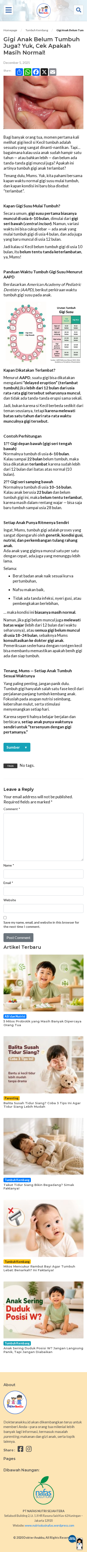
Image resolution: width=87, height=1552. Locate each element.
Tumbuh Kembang (37, 30)
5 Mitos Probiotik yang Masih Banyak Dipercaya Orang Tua (42, 1023)
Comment (11, 809)
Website (9, 900)
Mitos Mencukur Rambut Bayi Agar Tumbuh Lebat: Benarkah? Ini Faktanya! (39, 1268)
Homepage (10, 30)
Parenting (12, 1098)
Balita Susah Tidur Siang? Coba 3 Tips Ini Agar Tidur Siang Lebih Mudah (42, 1105)
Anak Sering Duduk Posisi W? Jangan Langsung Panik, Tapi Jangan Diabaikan (43, 1350)
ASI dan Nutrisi (15, 1016)
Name (8, 865)
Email (8, 883)
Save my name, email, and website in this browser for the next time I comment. (41, 924)
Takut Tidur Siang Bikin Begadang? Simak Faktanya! (38, 1186)
